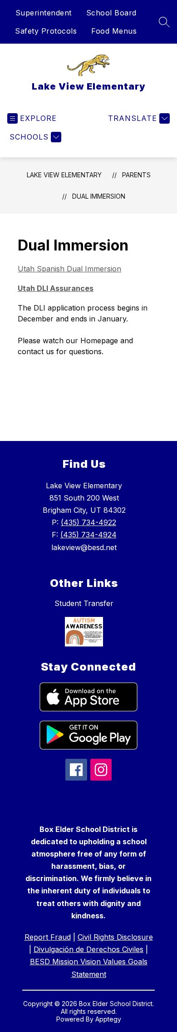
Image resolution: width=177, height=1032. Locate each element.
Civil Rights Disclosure (115, 937)
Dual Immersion (98, 196)
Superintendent (43, 12)
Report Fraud (48, 937)
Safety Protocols (46, 30)
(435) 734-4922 (88, 522)
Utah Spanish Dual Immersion (69, 268)
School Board (111, 12)
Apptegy (108, 1019)
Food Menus (114, 30)
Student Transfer (83, 603)
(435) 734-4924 (88, 534)
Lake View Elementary (64, 175)
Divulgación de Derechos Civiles (88, 949)
